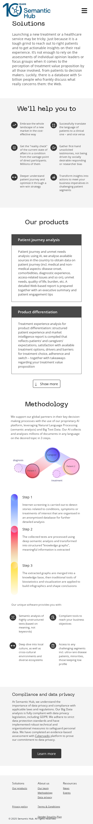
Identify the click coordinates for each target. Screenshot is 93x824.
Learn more (46, 753)
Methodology (45, 792)
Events (67, 792)
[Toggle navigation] (84, 10)
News (66, 788)
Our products (19, 788)
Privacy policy (20, 806)
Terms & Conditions (49, 806)
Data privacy (45, 797)
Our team (43, 788)
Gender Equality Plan (50, 816)
